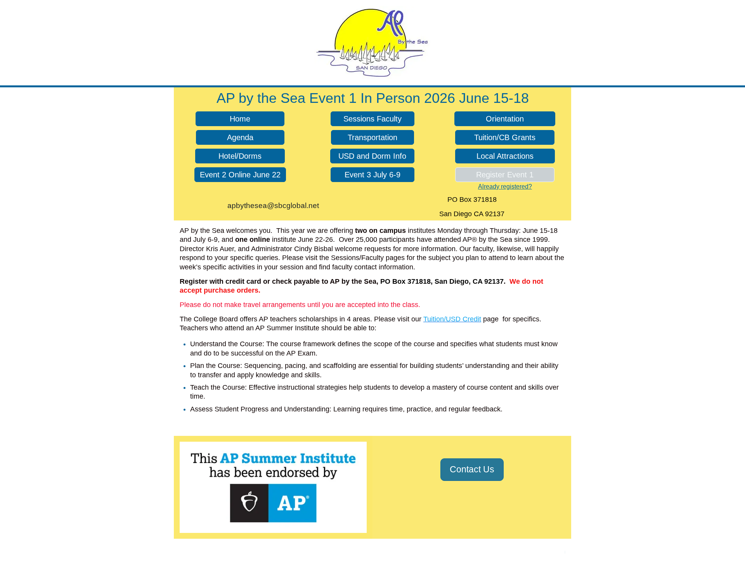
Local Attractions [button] (505, 156)
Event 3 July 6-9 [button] (372, 174)
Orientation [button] (505, 118)
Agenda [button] (240, 137)
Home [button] (240, 118)
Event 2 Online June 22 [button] (240, 174)
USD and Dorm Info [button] (372, 156)
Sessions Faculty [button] (372, 118)
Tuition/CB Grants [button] (504, 137)
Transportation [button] (372, 137)
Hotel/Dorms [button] (240, 156)
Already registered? (505, 186)
